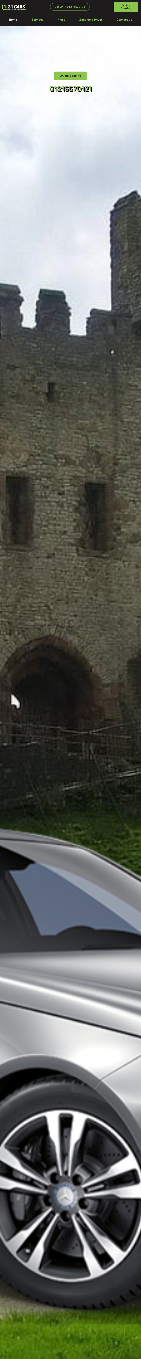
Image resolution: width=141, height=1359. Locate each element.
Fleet (61, 20)
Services (37, 20)
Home (13, 20)
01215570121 (70, 88)
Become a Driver (90, 20)
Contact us (124, 20)
